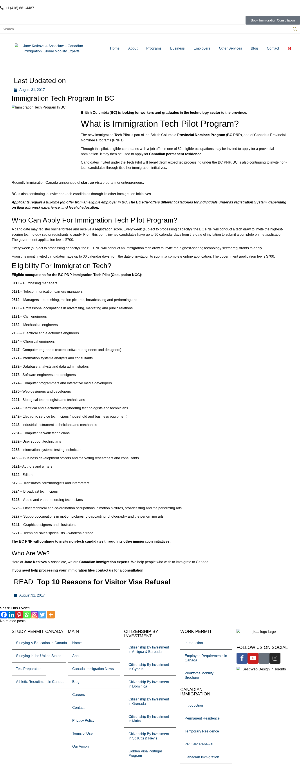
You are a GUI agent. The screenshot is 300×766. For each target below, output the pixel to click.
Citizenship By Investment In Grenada (148, 701)
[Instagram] (34, 614)
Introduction (194, 643)
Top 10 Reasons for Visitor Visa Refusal (103, 582)
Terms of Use (82, 733)
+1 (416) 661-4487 (19, 7)
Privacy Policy (83, 720)
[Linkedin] (11, 614)
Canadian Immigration (202, 757)
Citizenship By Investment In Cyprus (148, 667)
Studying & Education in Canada (41, 643)
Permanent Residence (202, 718)
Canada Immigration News (93, 669)
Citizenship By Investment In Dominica (148, 684)
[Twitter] (42, 614)
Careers (78, 695)
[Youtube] (253, 658)
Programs (153, 48)
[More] (51, 614)
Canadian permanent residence (175, 154)
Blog (254, 48)
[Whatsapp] (27, 614)
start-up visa (91, 182)
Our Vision (80, 746)
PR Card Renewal (199, 744)
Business (177, 48)
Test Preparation (29, 669)
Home (114, 48)
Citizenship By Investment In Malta (148, 719)
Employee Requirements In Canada (206, 658)
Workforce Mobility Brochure (199, 675)
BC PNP (234, 135)
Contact (273, 48)
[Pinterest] (19, 614)
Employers (201, 48)
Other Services (230, 48)
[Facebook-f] (242, 658)
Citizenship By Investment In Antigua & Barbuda (148, 649)
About (132, 48)
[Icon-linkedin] (263, 658)
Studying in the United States (38, 656)
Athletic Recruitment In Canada (40, 682)
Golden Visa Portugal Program (145, 753)
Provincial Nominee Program (201, 135)
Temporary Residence (202, 731)
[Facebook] (4, 614)
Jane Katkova (35, 562)
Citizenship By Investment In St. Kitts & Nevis (148, 736)
